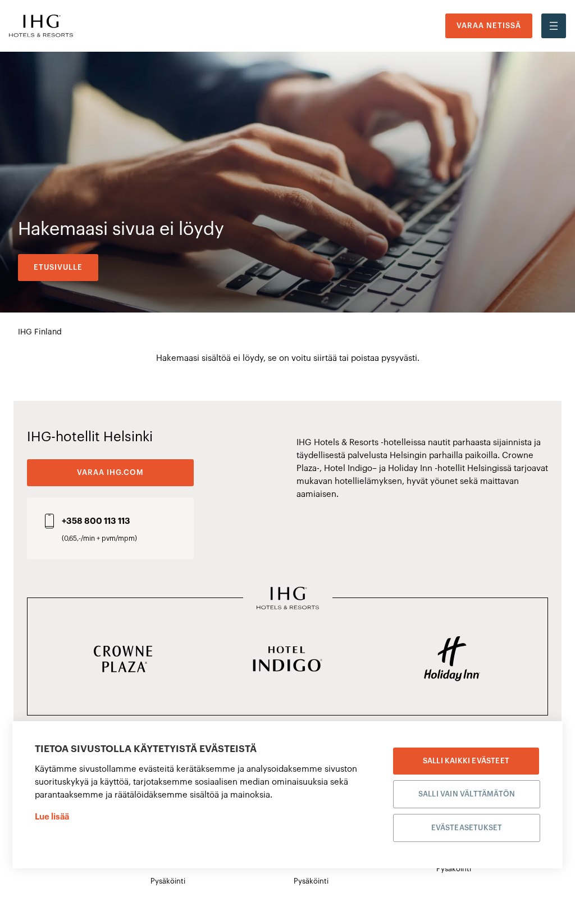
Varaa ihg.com (110, 472)
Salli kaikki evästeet (466, 760)
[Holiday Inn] (451, 659)
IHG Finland (40, 332)
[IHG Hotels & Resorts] (287, 599)
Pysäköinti (167, 881)
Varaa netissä (489, 25)
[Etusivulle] (41, 26)
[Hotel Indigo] (288, 660)
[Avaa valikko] (553, 25)
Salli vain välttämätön (466, 794)
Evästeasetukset (467, 827)
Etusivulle (58, 267)
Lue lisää (52, 817)
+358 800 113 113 (96, 521)
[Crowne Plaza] (123, 659)
